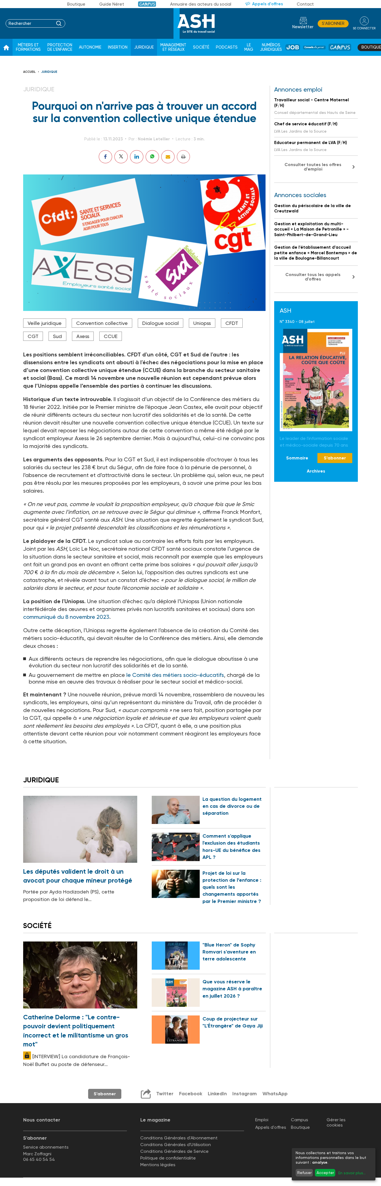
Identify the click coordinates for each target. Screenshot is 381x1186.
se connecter (364, 28)
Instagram (244, 1094)
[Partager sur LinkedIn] (136, 156)
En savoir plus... (352, 1173)
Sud (57, 336)
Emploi (261, 1119)
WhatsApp (275, 1094)
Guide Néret (111, 4)
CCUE (110, 336)
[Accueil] (6, 47)
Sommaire (297, 458)
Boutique (76, 4)
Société (201, 47)
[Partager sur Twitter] (121, 156)
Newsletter (303, 27)
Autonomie (90, 47)
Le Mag (248, 47)
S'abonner (333, 23)
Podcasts (227, 47)
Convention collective (102, 323)
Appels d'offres (267, 3)
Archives (316, 470)
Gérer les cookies (336, 1122)
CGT (33, 336)
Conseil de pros (314, 47)
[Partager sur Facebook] (105, 156)
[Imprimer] (183, 156)
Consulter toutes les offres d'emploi (312, 167)
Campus (147, 4)
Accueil (29, 72)
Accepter (325, 1172)
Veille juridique (45, 323)
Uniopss (202, 323)
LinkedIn (217, 1094)
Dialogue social (160, 323)
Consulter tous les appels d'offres (313, 277)
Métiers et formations (28, 47)
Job (293, 47)
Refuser (304, 1172)
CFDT (231, 323)
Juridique (144, 47)
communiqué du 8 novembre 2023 (66, 617)
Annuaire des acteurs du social (200, 4)
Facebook (190, 1094)
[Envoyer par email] (168, 156)
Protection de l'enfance (59, 47)
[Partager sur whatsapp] (152, 156)
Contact (305, 4)
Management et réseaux (173, 47)
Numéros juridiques (271, 47)
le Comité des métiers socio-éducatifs (175, 675)
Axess (82, 336)
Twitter (164, 1094)
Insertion (117, 47)
